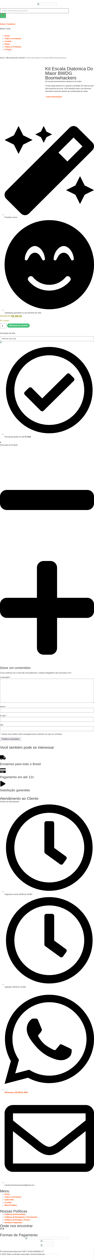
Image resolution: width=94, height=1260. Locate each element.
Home (7, 36)
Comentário (5, 677)
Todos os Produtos (13, 39)
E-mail (3, 716)
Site (1, 725)
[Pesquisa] (3, 15)
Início (2, 58)
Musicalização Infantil (15, 58)
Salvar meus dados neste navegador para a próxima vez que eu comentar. (32, 734)
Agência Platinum (53, 1254)
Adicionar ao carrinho (18, 325)
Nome (3, 707)
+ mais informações (53, 97)
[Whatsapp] (1, 1229)
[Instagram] (3, 1229)
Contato (8, 41)
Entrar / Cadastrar (7, 24)
